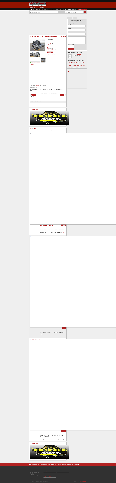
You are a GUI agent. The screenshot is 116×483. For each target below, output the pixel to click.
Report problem (34, 105)
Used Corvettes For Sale (82, 481)
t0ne (51, 433)
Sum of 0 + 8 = (71, 44)
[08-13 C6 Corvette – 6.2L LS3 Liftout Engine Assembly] (37, 45)
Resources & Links (47, 475)
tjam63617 (38, 85)
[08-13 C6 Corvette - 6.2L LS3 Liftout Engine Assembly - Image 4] (43, 62)
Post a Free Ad (82, 9)
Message (70, 35)
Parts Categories (36, 9)
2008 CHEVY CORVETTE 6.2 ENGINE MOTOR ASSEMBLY (76, 63)
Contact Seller (49, 52)
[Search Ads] (85, 12)
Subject (70, 32)
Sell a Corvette (68, 9)
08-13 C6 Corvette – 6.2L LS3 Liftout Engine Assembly (43, 36)
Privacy (58, 471)
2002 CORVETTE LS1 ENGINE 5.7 (47, 225)
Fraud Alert (74, 9)
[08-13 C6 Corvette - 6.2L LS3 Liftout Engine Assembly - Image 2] (38, 56)
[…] (63, 232)
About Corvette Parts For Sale (49, 476)
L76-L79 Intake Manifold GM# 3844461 (49, 328)
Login (82, 0)
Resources (62, 9)
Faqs (53, 9)
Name (69, 24)
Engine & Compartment (36, 16)
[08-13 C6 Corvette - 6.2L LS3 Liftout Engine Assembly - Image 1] (32, 56)
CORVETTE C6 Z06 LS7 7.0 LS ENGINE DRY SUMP (77, 65)
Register (79, 0)
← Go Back (32, 64)
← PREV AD (34, 94)
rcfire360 (52, 330)
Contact (56, 9)
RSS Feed (84, 0)
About (50, 9)
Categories (34, 464)
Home (31, 9)
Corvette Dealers (70, 464)
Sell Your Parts (44, 9)
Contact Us (45, 471)
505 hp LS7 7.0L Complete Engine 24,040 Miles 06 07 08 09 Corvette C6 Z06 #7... (49, 431)
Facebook (86, 0)
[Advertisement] (73, 4)
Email (69, 28)
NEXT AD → (62, 94)
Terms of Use (59, 470)
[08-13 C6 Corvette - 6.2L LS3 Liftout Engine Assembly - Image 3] (35, 62)
